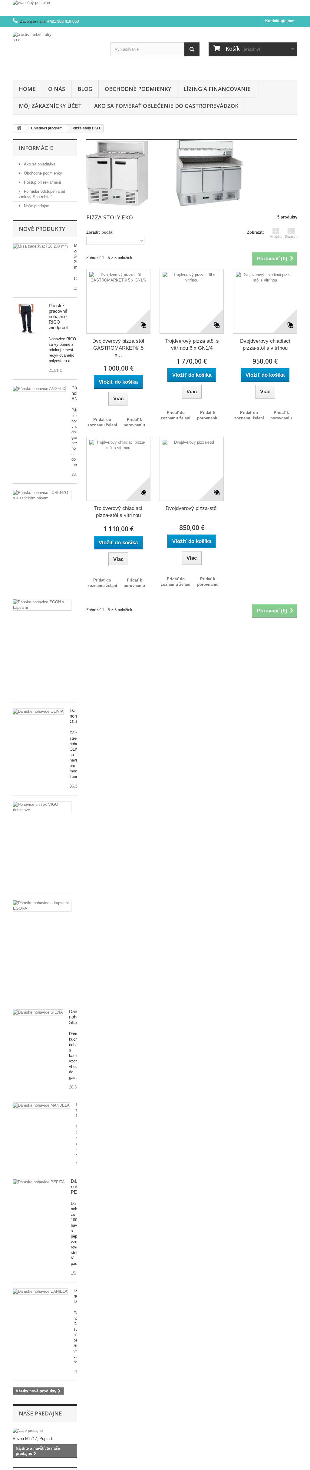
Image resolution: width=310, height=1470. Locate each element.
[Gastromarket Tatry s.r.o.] (57, 52)
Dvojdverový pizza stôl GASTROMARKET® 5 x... (118, 348)
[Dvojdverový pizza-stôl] (192, 469)
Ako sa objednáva (39, 164)
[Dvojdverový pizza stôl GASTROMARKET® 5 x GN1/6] (118, 301)
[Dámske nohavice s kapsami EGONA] (42, 906)
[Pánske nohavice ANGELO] (39, 389)
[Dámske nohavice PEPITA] (41, 1105)
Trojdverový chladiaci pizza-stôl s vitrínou (118, 511)
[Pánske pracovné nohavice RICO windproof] (28, 319)
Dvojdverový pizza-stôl (192, 508)
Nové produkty (42, 228)
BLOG (85, 88)
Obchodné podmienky (138, 88)
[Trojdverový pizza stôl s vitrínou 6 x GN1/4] (192, 301)
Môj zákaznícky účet (50, 105)
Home (27, 88)
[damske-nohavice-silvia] (38, 1012)
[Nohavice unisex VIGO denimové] (42, 807)
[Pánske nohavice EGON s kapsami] (42, 605)
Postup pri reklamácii (42, 182)
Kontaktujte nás (279, 20)
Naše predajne (36, 206)
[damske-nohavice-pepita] (39, 1182)
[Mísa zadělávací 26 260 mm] (40, 246)
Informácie (36, 148)
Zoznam (291, 236)
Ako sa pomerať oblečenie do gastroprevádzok (166, 105)
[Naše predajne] (45, 1430)
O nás (56, 88)
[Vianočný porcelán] (155, 8)
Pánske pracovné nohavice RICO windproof (58, 316)
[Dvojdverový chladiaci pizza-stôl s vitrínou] (265, 301)
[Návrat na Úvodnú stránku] (19, 128)
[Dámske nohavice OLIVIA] (38, 711)
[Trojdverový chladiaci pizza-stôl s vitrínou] (118, 469)
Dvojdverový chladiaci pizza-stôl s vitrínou (265, 344)
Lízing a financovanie (217, 88)
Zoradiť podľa (99, 232)
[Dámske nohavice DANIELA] (40, 1291)
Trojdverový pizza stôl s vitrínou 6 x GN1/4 (192, 344)
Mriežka (276, 236)
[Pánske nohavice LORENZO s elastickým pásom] (42, 495)
